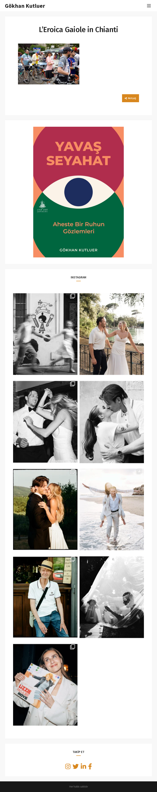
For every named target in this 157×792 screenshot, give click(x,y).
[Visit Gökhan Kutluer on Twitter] (76, 768)
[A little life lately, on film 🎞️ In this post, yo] (45, 597)
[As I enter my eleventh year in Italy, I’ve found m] (112, 334)
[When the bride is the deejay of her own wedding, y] (45, 685)
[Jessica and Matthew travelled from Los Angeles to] (45, 422)
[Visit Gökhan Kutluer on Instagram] (68, 768)
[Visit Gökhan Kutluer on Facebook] (90, 768)
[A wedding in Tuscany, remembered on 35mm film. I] (45, 509)
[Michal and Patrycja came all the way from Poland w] (112, 509)
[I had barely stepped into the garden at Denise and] (112, 597)
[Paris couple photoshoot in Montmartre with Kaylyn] (45, 334)
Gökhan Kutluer (25, 5)
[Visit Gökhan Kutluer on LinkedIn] (83, 768)
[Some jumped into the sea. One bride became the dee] (112, 422)
